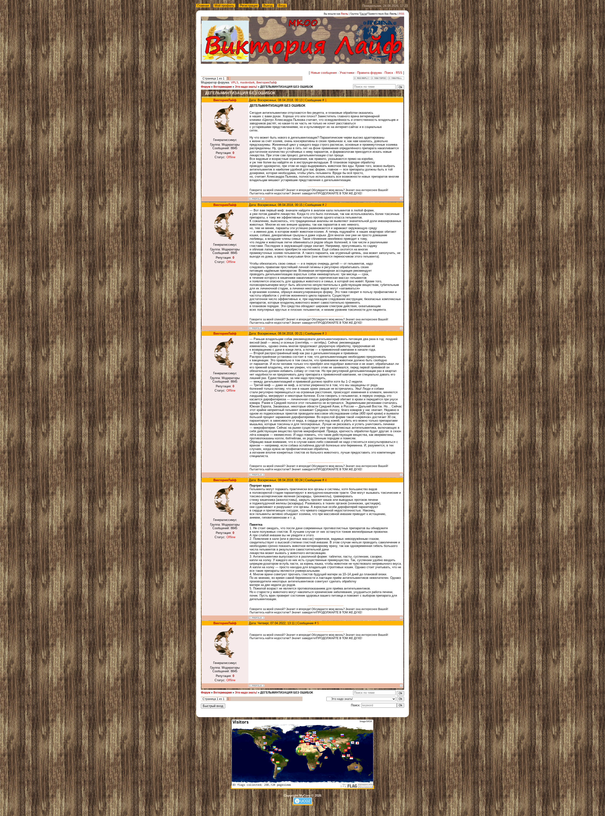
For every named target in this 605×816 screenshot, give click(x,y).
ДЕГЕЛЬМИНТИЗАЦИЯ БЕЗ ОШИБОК (286, 86)
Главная (203, 5)
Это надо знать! (246, 86)
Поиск (389, 72)
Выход (268, 5)
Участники (347, 72)
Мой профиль (224, 5)
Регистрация (249, 5)
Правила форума (369, 72)
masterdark (247, 82)
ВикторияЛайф (266, 82)
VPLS (234, 82)
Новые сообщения (324, 72)
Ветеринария (222, 86)
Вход (282, 5)
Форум (205, 86)
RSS (401, 13)
